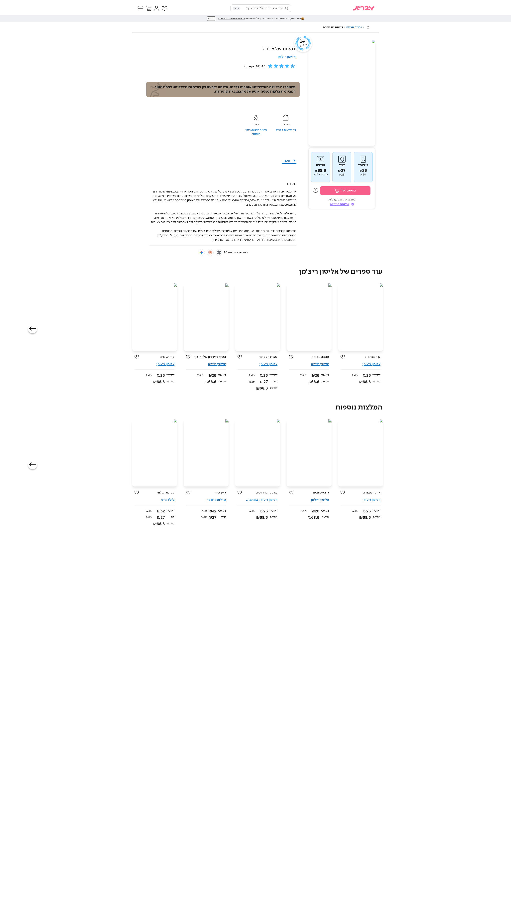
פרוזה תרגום (354, 27)
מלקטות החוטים (266, 492)
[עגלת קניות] (148, 8)
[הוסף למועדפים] (315, 191)
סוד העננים (167, 357)
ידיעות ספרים (283, 130)
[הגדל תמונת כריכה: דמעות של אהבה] (341, 93)
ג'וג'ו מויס (167, 500)
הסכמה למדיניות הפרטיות (231, 18)
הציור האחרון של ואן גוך (210, 357)
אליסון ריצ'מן (287, 57)
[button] (140, 8)
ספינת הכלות (165, 492)
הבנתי (211, 18)
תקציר (286, 160)
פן (294, 130)
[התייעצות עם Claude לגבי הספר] (210, 252)
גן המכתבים (372, 357)
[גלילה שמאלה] (32, 328)
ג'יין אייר (220, 492)
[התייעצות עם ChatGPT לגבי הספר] (219, 252)
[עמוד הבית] (367, 27)
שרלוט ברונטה (216, 500)
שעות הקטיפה (268, 357)
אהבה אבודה (320, 357)
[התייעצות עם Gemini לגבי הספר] (201, 252)
